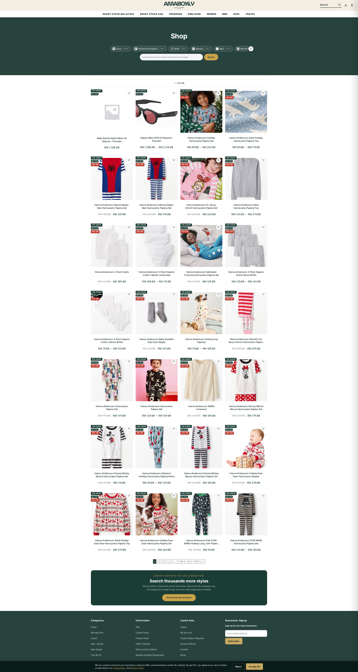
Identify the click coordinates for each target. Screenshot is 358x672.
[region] (179, 49)
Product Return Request (192, 638)
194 (189, 561)
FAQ (138, 627)
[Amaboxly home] (179, 5)
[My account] (346, 5)
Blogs (183, 655)
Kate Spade (96, 649)
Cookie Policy (142, 632)
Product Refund (188, 644)
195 (196, 561)
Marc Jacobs (97, 644)
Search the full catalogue (179, 597)
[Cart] (352, 5)
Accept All (254, 666)
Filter (180, 83)
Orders (183, 627)
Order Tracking (143, 644)
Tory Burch (96, 655)
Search (211, 57)
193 (181, 561)
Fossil (93, 627)
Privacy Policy (142, 638)
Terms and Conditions (146, 649)
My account (186, 632)
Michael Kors (97, 632)
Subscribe (233, 641)
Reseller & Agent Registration (150, 655)
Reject (238, 666)
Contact (184, 649)
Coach (94, 638)
